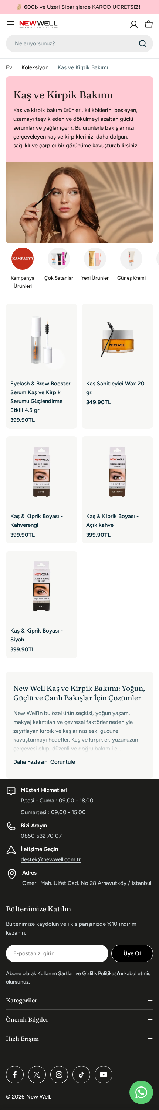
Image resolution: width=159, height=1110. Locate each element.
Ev (9, 67)
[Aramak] (142, 43)
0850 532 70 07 (41, 836)
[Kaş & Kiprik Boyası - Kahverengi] (41, 471)
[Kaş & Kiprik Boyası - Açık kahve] (117, 471)
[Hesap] (133, 24)
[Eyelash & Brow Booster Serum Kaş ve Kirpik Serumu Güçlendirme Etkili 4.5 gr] (41, 339)
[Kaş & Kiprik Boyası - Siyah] (41, 586)
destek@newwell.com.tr (51, 859)
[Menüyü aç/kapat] (10, 24)
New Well (38, 1096)
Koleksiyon (34, 67)
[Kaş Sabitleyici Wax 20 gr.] (117, 339)
